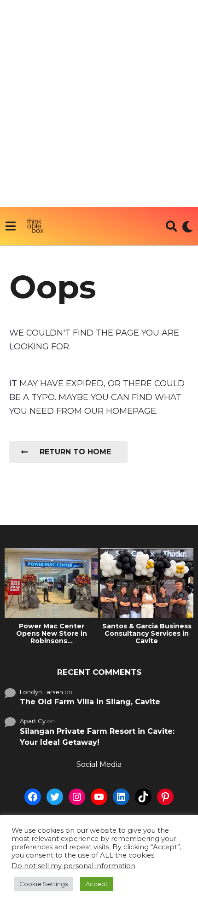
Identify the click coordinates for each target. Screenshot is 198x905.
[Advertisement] (99, 104)
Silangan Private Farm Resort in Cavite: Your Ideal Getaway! (97, 737)
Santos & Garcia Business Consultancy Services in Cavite (147, 633)
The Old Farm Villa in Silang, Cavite (90, 701)
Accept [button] (97, 884)
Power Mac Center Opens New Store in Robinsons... (51, 633)
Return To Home (75, 451)
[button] (10, 226)
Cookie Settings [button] (43, 884)
